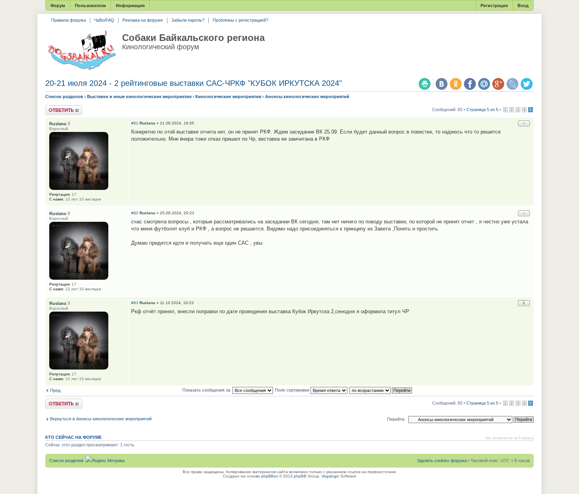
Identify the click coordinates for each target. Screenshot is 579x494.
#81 (134, 123)
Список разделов (64, 96)
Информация (130, 5)
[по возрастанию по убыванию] (381, 390)
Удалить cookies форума (442, 460)
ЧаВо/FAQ (104, 20)
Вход (523, 5)
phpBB (300, 476)
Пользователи (90, 5)
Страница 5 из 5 (482, 109)
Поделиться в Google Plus (498, 84)
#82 (134, 213)
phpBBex (269, 476)
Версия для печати (425, 84)
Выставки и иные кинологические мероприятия (139, 96)
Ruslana (147, 123)
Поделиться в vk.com (441, 84)
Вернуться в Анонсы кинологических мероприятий (101, 418)
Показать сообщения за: (207, 390)
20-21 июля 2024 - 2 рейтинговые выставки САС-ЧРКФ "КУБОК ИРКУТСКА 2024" (193, 83)
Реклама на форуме (142, 20)
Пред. (55, 390)
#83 (134, 303)
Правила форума (68, 20)
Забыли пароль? (187, 20)
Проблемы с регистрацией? (240, 20)
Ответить (54, 107)
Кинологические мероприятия (228, 96)
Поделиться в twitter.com (527, 84)
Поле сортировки (292, 390)
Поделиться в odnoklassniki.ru (456, 84)
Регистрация (494, 5)
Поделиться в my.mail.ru (484, 84)
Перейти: (396, 419)
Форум (57, 5)
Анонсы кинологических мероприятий (307, 96)
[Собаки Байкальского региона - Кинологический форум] (81, 50)
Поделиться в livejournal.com (512, 84)
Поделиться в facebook (470, 84)
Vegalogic (330, 476)
